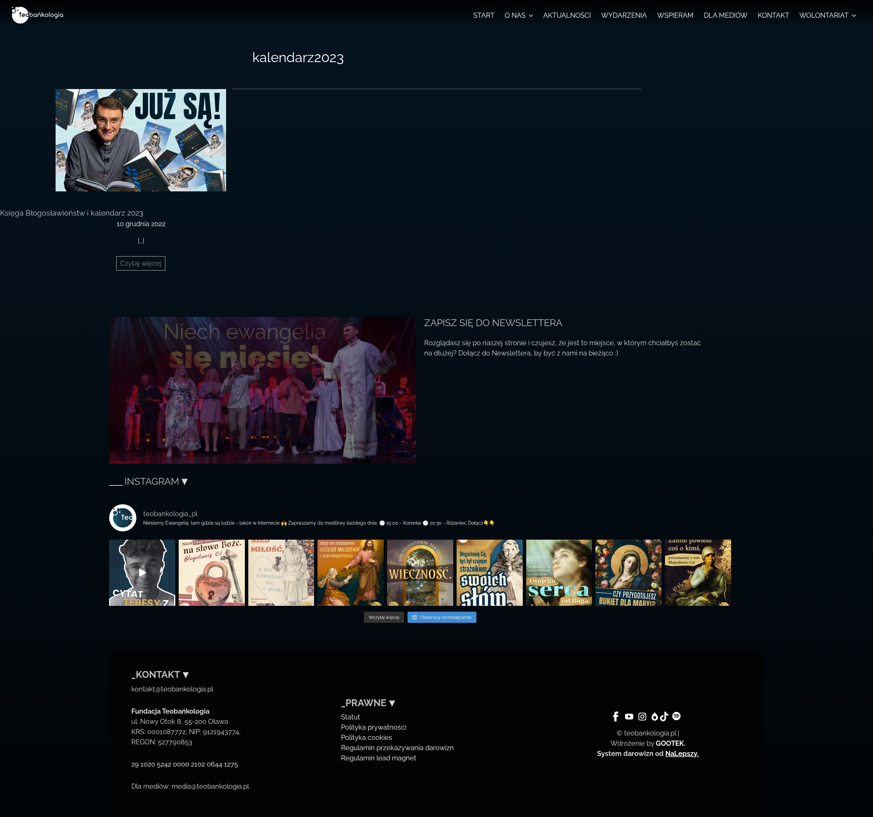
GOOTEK (670, 743)
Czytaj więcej (142, 265)
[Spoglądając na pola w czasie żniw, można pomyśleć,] (281, 573)
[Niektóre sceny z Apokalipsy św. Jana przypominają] (212, 573)
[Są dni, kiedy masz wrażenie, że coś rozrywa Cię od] (559, 573)
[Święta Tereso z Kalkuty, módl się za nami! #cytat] (142, 573)
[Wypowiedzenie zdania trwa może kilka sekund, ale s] (490, 573)
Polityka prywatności (373, 727)
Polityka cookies (366, 737)
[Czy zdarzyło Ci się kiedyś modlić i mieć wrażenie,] (350, 573)
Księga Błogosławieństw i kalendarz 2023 (71, 212)
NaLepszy (681, 753)
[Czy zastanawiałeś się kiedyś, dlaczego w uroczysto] (420, 573)
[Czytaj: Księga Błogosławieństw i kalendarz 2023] (141, 139)
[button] (529, 15)
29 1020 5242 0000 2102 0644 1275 (184, 764)
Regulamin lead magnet (378, 758)
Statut (350, 717)
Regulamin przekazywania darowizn (397, 748)
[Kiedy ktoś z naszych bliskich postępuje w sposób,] (698, 573)
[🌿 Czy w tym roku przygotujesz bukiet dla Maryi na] (628, 573)
